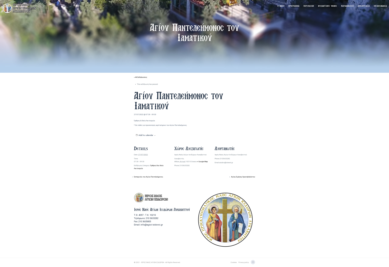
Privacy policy (243, 262)
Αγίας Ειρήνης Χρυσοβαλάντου (243, 177)
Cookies (234, 262)
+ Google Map (202, 162)
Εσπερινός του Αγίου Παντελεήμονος (148, 177)
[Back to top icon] (253, 262)
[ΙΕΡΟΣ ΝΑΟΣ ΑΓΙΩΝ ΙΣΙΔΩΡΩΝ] (19, 8)
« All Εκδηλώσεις (140, 77)
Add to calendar (146, 135)
